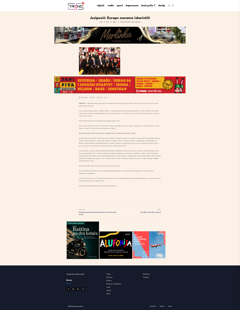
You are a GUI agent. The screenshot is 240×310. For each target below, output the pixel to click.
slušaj (161, 5)
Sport (108, 294)
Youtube (146, 277)
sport (120, 5)
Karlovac (109, 277)
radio (111, 5)
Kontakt (153, 306)
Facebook (146, 274)
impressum (132, 5)
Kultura (108, 280)
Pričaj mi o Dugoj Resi (113, 284)
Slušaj (162, 306)
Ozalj (108, 287)
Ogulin (108, 290)
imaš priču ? (148, 5)
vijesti (100, 5)
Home (170, 306)
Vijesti (100, 97)
